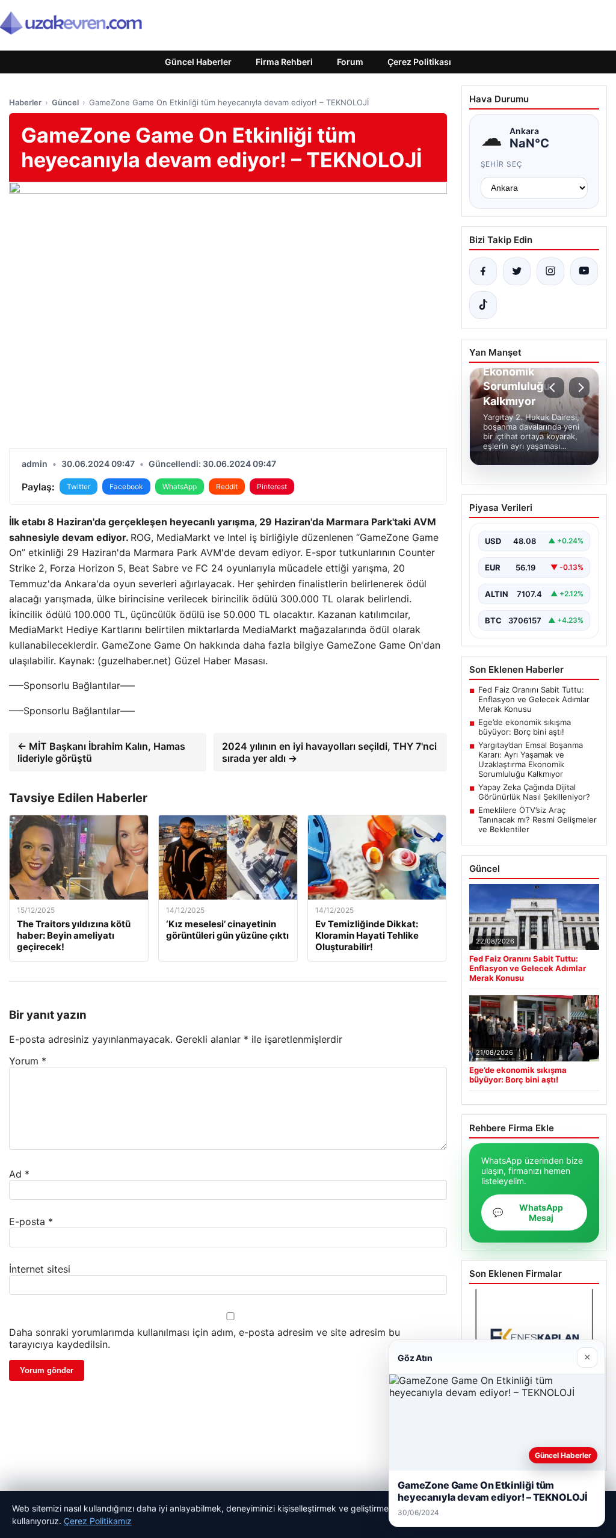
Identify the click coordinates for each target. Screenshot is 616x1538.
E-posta (31, 1221)
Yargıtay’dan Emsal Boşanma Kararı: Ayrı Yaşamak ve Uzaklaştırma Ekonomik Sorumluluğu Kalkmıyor (530, 759)
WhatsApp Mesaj (528, 1212)
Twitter (78, 486)
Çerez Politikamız (98, 1521)
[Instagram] (550, 271)
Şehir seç (502, 163)
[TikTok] (483, 305)
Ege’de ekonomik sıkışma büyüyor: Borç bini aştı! (524, 727)
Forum (350, 62)
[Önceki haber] (554, 387)
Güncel (65, 102)
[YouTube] (584, 271)
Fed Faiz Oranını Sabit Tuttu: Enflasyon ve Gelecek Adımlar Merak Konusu (534, 699)
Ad (19, 1174)
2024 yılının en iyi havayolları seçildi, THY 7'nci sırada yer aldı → (329, 752)
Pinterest (272, 486)
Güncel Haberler (198, 62)
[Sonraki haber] (579, 387)
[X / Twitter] (517, 271)
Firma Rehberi (284, 62)
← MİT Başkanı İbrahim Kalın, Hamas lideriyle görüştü (101, 752)
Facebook (126, 486)
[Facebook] (483, 271)
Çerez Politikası (419, 62)
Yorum (27, 1061)
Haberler (25, 102)
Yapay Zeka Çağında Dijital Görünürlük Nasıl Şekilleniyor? (534, 791)
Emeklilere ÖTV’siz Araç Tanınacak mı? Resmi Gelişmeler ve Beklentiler (537, 819)
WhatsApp (179, 486)
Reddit (227, 486)
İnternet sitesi (39, 1269)
